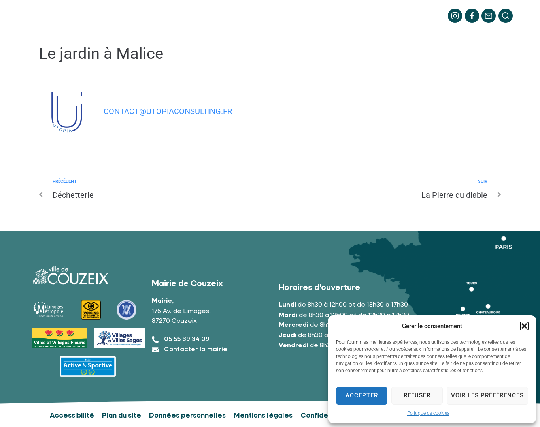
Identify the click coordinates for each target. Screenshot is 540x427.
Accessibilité (72, 415)
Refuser (417, 395)
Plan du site (121, 415)
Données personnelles (187, 415)
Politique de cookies (428, 413)
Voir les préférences (487, 395)
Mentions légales (263, 415)
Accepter (362, 395)
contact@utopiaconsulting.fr (168, 111)
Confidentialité (326, 415)
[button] (524, 326)
